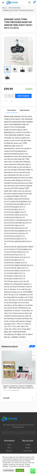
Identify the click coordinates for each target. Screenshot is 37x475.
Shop (9, 448)
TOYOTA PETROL (14, 8)
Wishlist (27, 448)
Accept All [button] (20, 470)
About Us (9, 451)
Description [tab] (11, 110)
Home (4, 8)
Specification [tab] (25, 110)
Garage (27, 445)
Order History (27, 451)
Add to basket (23, 96)
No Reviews (15, 390)
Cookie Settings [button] (8, 470)
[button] (32, 398)
